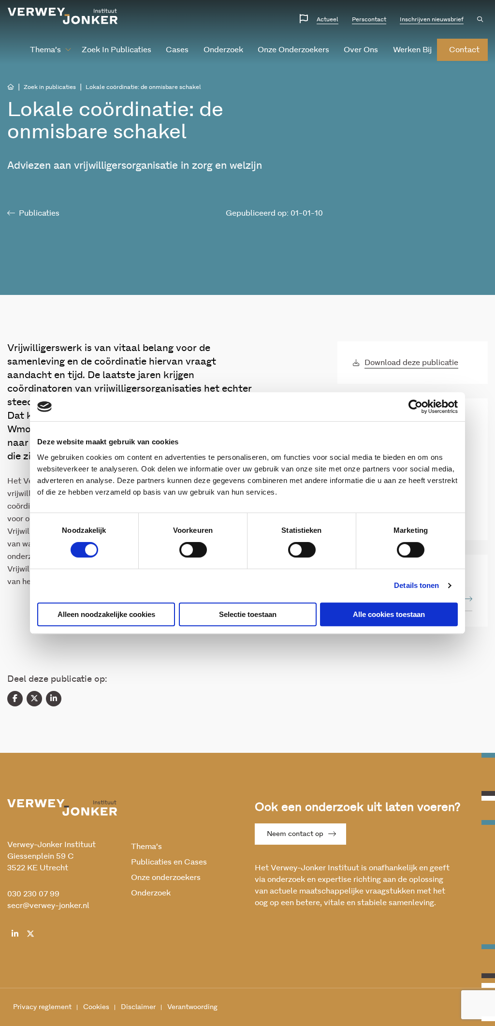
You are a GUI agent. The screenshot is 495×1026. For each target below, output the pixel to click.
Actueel (327, 19)
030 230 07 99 (33, 894)
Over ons (361, 50)
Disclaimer (138, 1007)
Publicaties (39, 213)
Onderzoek (223, 50)
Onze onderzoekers (293, 50)
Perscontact (369, 19)
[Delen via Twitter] (34, 698)
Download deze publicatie (411, 362)
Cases (177, 50)
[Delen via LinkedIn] (53, 698)
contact (464, 50)
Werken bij (412, 50)
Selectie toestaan (248, 614)
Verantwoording (192, 1007)
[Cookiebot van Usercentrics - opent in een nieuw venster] (415, 406)
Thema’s (45, 50)
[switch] (193, 549)
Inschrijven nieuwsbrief (432, 19)
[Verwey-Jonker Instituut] (63, 16)
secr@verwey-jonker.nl (48, 905)
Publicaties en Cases (169, 862)
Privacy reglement (42, 1007)
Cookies (96, 1007)
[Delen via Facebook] (15, 698)
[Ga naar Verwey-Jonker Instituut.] (10, 87)
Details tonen (416, 585)
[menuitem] (47, 50)
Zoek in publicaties (116, 50)
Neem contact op (295, 834)
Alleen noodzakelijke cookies (106, 614)
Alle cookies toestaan (389, 614)
